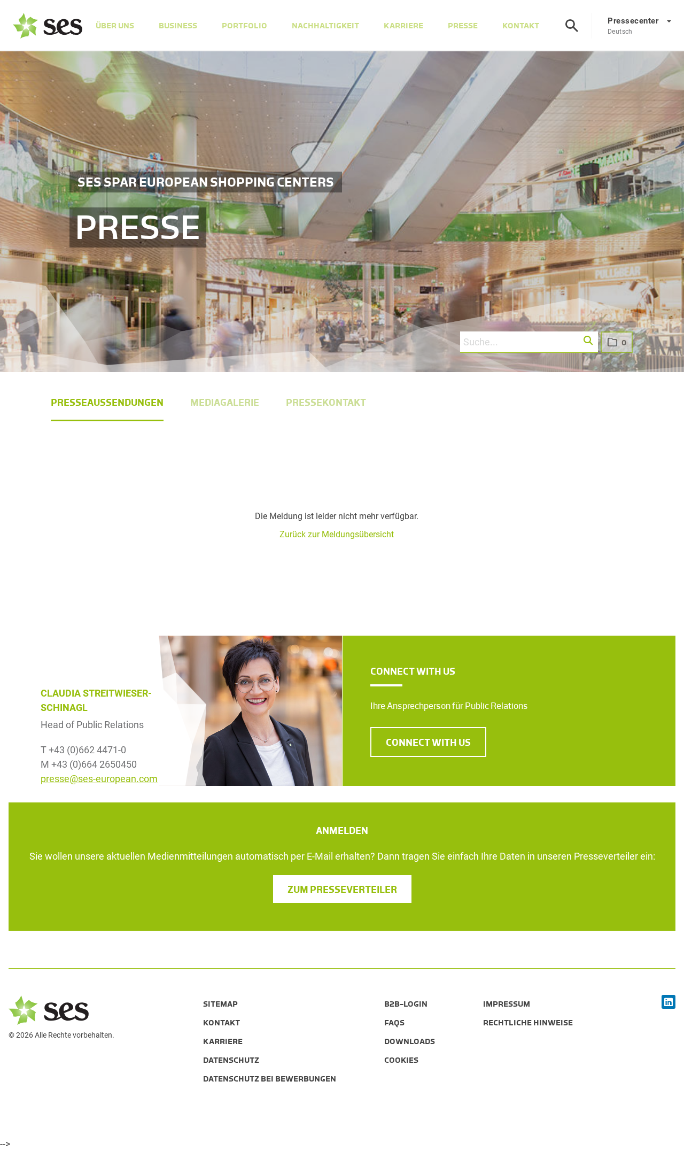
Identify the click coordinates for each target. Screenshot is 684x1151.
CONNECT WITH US (428, 742)
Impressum (506, 1004)
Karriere (403, 25)
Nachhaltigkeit (325, 25)
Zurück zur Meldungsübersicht (336, 534)
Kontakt (520, 25)
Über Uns (115, 25)
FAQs (394, 1023)
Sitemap (220, 1004)
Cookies (401, 1060)
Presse (463, 25)
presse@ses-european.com (99, 778)
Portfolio (244, 25)
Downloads (409, 1041)
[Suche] (572, 25)
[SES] (47, 25)
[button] (588, 341)
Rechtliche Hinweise (528, 1023)
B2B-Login (406, 1004)
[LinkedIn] (668, 1002)
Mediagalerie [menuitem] (224, 402)
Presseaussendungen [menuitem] (107, 402)
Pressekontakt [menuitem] (326, 402)
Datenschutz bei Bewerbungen (269, 1079)
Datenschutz (231, 1060)
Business (178, 25)
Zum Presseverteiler (342, 889)
